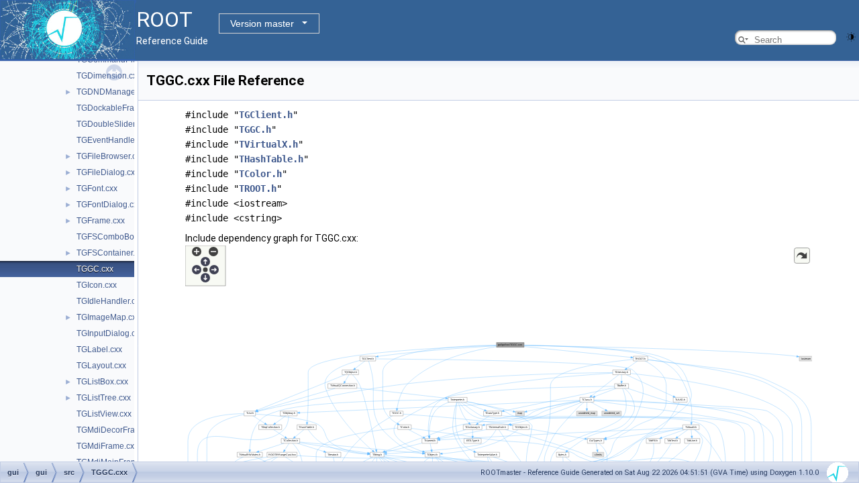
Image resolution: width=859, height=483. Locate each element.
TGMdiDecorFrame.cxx (118, 430)
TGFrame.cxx (101, 220)
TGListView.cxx (104, 414)
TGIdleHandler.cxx (110, 301)
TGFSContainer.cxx (112, 253)
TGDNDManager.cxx (114, 92)
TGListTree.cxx (104, 397)
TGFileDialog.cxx (108, 172)
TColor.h (260, 173)
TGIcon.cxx (97, 285)
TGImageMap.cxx (108, 317)
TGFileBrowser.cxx (110, 156)
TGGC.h (255, 129)
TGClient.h (266, 114)
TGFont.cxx (97, 188)
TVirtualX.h (268, 144)
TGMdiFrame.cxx (107, 446)
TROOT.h (257, 188)
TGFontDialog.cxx (109, 204)
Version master (262, 23)
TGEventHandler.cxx (114, 140)
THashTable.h (271, 159)
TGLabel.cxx (99, 349)
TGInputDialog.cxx (110, 333)
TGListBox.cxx (102, 381)
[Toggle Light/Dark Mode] (851, 36)
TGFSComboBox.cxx (114, 236)
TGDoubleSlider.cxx (113, 124)
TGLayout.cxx (101, 365)
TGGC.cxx (95, 269)
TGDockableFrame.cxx (118, 108)
